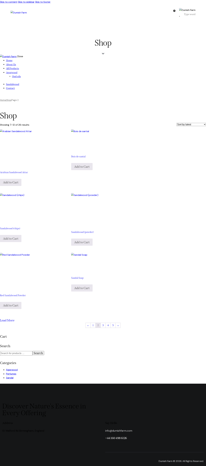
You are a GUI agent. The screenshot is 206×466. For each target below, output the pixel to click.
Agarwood (12, 369)
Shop (8, 100)
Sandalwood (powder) (82, 232)
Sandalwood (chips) (10, 228)
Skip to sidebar (26, 1)
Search (38, 353)
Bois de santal (78, 156)
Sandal (9, 377)
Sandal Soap (77, 277)
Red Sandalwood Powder (13, 295)
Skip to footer (43, 1)
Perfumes (11, 373)
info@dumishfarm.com (118, 430)
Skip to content (8, 1)
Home (3, 100)
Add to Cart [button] (10, 182)
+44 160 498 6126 (116, 438)
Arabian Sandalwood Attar (14, 172)
